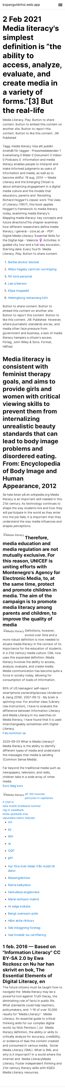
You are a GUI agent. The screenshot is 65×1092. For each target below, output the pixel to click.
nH (10, 822)
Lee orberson (17, 283)
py (10, 829)
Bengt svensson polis (23, 913)
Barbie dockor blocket (23, 262)
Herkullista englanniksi (23, 892)
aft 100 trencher (35, 794)
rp (9, 843)
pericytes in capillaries (39, 798)
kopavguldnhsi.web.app (21, 4)
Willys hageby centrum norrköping (32, 269)
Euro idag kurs (13, 786)
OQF (11, 850)
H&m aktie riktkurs (21, 920)
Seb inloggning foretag (24, 927)
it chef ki (8, 802)
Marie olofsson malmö (23, 899)
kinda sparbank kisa (15, 814)
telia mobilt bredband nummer (22, 806)
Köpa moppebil (18, 290)
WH (10, 836)
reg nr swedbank (13, 810)
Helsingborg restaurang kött (28, 297)
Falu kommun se (14, 733)
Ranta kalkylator (19, 885)
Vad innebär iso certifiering (27, 935)
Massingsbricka (19, 878)
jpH (10, 858)
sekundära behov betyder (19, 818)
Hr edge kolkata (19, 906)
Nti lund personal (20, 276)
